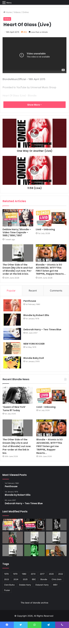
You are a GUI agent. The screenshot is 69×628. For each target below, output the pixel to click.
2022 (60, 574)
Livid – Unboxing (45, 229)
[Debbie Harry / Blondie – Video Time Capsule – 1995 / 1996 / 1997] (18, 217)
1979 (15, 574)
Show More (33, 104)
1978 (6, 574)
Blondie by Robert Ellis (36, 315)
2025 (25, 579)
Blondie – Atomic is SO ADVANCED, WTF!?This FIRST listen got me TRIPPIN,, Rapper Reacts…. (51, 269)
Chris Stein (56, 579)
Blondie (43, 579)
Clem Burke (9, 585)
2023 (6, 579)
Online (25, 12)
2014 (33, 574)
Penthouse (29, 301)
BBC (34, 579)
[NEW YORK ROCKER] (12, 348)
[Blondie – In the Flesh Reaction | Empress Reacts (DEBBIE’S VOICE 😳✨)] (56, 550)
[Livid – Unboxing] (51, 217)
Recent (33, 290)
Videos (17, 12)
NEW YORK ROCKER (34, 343)
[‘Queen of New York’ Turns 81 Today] (18, 395)
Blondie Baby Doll (33, 358)
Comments (56, 290)
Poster (7, 590)
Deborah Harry (42, 585)
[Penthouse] (12, 305)
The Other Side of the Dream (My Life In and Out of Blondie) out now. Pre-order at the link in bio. (18, 269)
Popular (11, 290)
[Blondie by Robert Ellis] (12, 320)
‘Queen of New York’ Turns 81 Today (14, 408)
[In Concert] (34, 524)
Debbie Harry (25, 585)
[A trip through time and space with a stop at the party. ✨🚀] (56, 524)
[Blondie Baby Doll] (12, 362)
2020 (51, 574)
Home (8, 12)
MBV (55, 585)
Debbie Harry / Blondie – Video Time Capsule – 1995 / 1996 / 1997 (17, 232)
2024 (15, 579)
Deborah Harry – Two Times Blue (42, 329)
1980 (24, 574)
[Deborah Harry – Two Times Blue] (12, 334)
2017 (42, 574)
